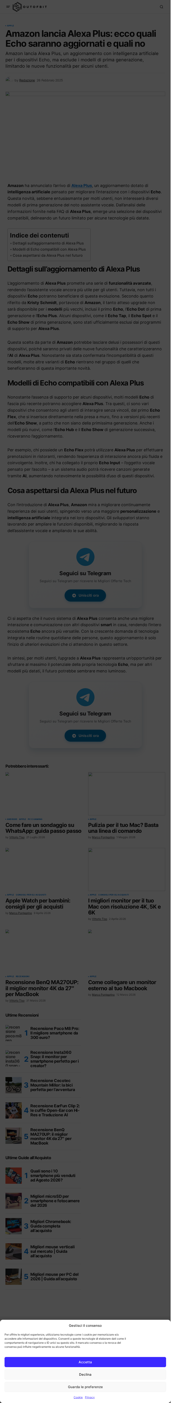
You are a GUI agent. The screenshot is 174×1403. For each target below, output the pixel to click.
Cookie (78, 1397)
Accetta (85, 1362)
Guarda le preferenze (85, 1387)
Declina (85, 1374)
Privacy (90, 1397)
